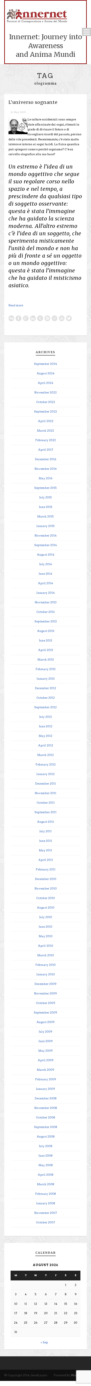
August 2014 (45, 554)
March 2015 (45, 516)
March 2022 (45, 430)
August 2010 (45, 907)
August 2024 (46, 373)
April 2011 (45, 860)
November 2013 (46, 602)
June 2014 (45, 573)
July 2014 (45, 564)
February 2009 (45, 1079)
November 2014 (45, 535)
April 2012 (45, 745)
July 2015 (45, 497)
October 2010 (45, 898)
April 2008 (45, 1174)
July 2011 (45, 831)
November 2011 (45, 793)
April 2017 (45, 449)
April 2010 (45, 945)
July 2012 (45, 716)
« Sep (44, 1342)
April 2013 (45, 650)
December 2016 (45, 459)
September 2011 (45, 812)
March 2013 (45, 659)
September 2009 (45, 1012)
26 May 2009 (18, 112)
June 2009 (46, 1041)
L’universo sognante (33, 102)
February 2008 (45, 1193)
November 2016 (45, 468)
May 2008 (46, 1165)
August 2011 (45, 821)
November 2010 (45, 888)
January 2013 (46, 678)
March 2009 (45, 1069)
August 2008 (46, 1136)
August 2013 (45, 631)
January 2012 (45, 774)
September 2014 (45, 545)
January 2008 (45, 1203)
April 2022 (45, 421)
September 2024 (45, 363)
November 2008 (45, 1108)
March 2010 (45, 955)
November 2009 (45, 993)
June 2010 (45, 926)
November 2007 (45, 1212)
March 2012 (45, 755)
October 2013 (45, 612)
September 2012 (45, 707)
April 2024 (45, 383)
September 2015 (45, 487)
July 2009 (45, 1031)
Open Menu (86, 32)
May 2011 (45, 850)
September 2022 (45, 411)
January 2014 (45, 592)
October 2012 (45, 697)
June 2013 (45, 640)
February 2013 (45, 669)
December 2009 (45, 984)
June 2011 (45, 840)
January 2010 (45, 974)
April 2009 (46, 1060)
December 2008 (46, 1098)
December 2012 (45, 688)
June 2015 (45, 507)
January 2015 (45, 526)
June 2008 (45, 1155)
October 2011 (46, 802)
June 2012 (45, 726)
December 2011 (45, 783)
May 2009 (45, 1050)
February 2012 (46, 764)
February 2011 (45, 869)
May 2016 (45, 478)
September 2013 (45, 621)
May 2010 (45, 936)
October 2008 (45, 1117)
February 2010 (45, 964)
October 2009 (45, 1003)
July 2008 (45, 1146)
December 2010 (45, 879)
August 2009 (45, 1022)
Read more (15, 305)
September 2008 (45, 1127)
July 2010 (45, 917)
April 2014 (45, 583)
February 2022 (45, 440)
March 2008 (45, 1184)
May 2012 (45, 736)
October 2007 (45, 1222)
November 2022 (45, 392)
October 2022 (45, 402)
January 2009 (45, 1088)
